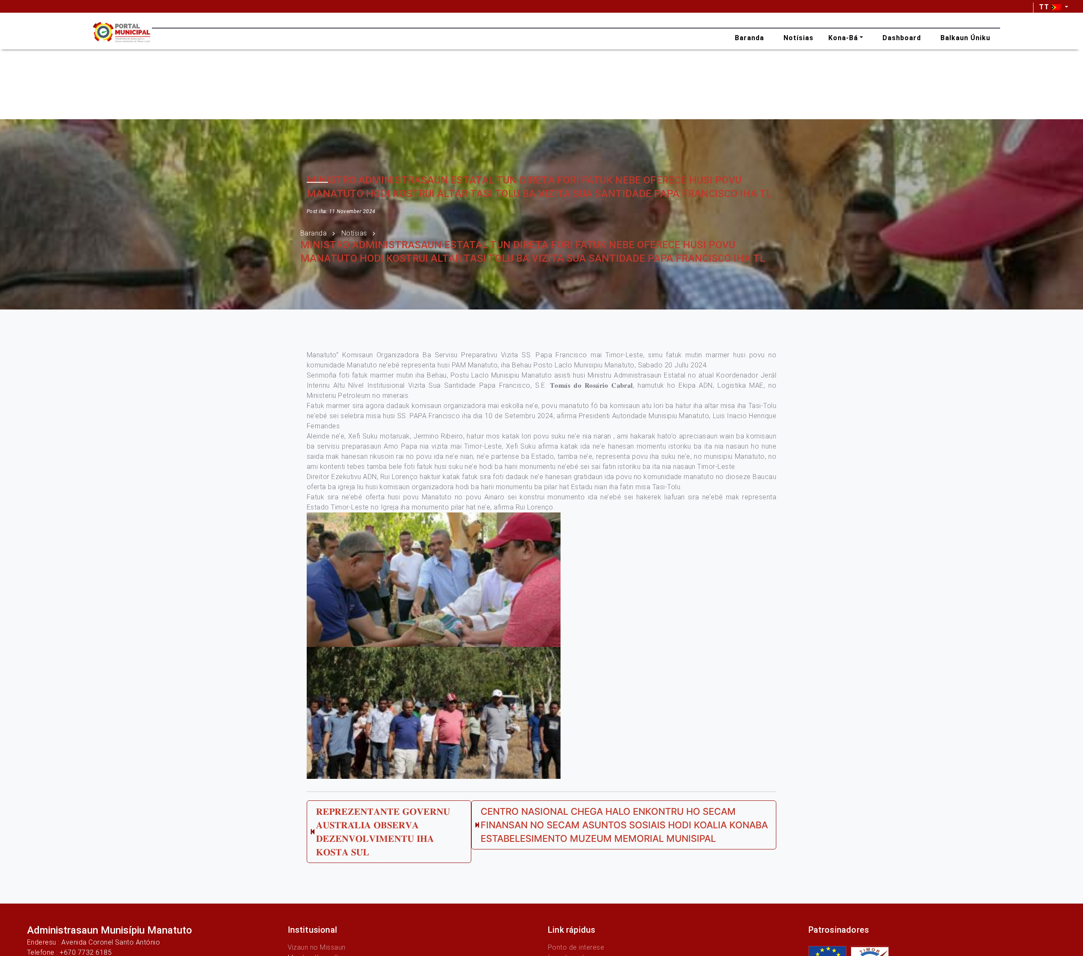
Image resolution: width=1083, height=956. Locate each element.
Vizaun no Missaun (317, 947)
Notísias (354, 233)
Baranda (313, 233)
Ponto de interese (576, 947)
